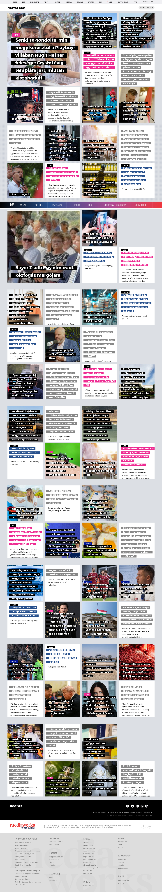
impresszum (138, 812)
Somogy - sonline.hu (22, 879)
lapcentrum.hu (123, 868)
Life (23, 2)
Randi (110, 2)
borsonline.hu (88, 886)
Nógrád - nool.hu (21, 876)
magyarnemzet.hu (56, 857)
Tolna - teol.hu (20, 885)
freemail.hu (122, 859)
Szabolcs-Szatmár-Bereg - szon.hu (28, 882)
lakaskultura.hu (89, 848)
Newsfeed (57, 2)
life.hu (120, 844)
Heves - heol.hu (20, 868)
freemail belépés (146, 8)
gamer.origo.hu (89, 851)
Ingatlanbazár (123, 2)
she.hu (120, 847)
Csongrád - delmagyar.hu (24, 854)
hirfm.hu (121, 883)
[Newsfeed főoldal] (16, 806)
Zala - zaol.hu (54, 844)
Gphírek (91, 2)
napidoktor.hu (88, 857)
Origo (15, 2)
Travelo (80, 2)
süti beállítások (129, 812)
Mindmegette (34, 2)
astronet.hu (87, 842)
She (100, 2)
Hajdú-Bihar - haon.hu (23, 865)
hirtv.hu (51, 862)
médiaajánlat (148, 812)
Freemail (69, 2)
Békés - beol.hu (20, 848)
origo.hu (52, 865)
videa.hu (121, 865)
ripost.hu (121, 839)
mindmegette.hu (89, 859)
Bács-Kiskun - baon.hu (23, 842)
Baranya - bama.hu (22, 845)
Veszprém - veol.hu (56, 841)
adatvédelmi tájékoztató (98, 812)
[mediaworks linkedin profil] (149, 826)
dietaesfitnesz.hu (89, 865)
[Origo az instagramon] (137, 806)
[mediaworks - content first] (22, 826)
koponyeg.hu (122, 862)
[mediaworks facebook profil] (143, 826)
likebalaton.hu (88, 854)
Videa (46, 2)
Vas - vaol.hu (54, 839)
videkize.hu (87, 871)
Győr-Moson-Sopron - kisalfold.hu (27, 862)
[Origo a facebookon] (127, 806)
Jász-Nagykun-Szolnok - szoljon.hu (28, 871)
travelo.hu (87, 862)
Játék (135, 2)
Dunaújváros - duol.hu (23, 857)
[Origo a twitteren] (132, 806)
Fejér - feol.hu (20, 859)
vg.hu (51, 877)
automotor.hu (88, 845)
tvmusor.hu (87, 873)
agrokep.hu (53, 880)
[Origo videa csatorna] (142, 806)
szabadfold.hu (54, 859)
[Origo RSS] (146, 806)
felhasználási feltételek (115, 812)
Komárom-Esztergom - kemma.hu (27, 873)
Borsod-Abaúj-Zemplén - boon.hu (27, 851)
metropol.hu (122, 841)
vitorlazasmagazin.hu (91, 868)
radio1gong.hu (123, 880)
